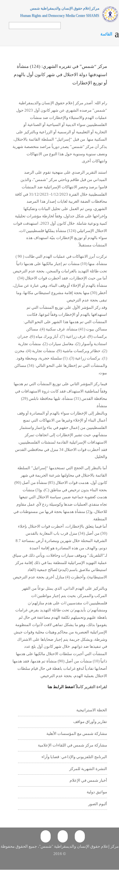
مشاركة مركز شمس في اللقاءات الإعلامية (72, 745)
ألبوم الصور (97, 804)
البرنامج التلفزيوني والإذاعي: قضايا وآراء (74, 756)
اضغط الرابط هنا (62, 686)
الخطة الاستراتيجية (91, 710)
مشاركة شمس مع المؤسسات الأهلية (76, 733)
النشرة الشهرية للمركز (88, 768)
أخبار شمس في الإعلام (88, 780)
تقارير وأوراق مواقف (90, 721)
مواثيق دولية (97, 792)
